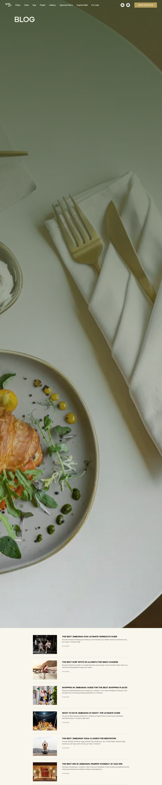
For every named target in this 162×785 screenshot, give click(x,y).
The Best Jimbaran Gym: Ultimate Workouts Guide (89, 636)
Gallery (52, 5)
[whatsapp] (128, 5)
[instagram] (122, 5)
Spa (34, 5)
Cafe (26, 5)
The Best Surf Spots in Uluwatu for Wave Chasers (90, 662)
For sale (95, 5)
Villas (17, 5)
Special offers (66, 5)
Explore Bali (82, 5)
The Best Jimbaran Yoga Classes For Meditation (89, 738)
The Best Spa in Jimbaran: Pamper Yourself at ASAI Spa (92, 764)
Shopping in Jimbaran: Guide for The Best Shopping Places (94, 687)
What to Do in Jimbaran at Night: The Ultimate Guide (91, 713)
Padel (42, 5)
